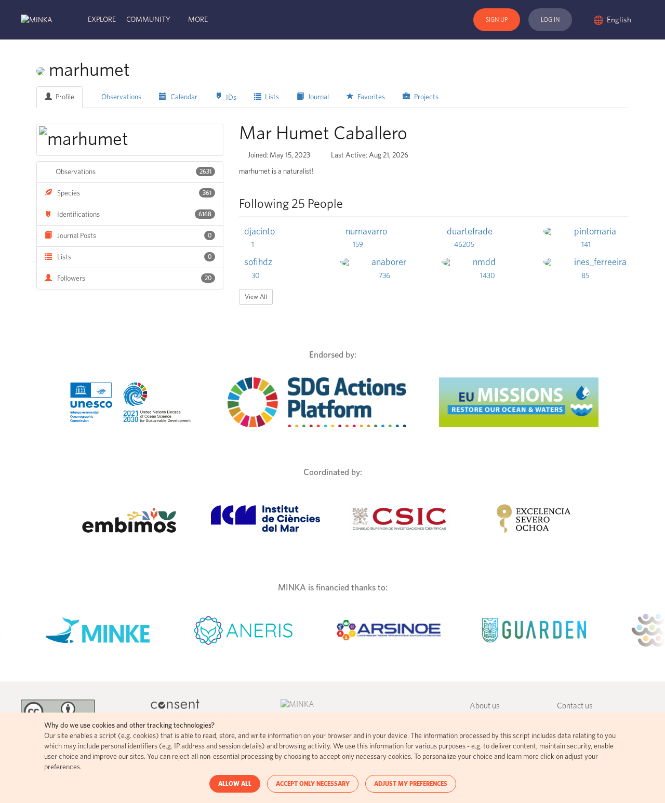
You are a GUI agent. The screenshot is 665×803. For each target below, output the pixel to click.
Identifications (133, 214)
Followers (133, 278)
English (620, 20)
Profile (64, 97)
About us (485, 706)
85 (585, 276)
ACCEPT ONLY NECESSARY (313, 784)
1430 (487, 276)
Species (133, 193)
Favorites (370, 97)
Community (148, 19)
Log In (550, 20)
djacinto (259, 231)
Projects (425, 97)
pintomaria (595, 231)
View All (256, 297)
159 (358, 244)
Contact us (575, 706)
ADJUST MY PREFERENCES (410, 784)
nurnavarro (366, 231)
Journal (317, 97)
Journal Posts (133, 236)
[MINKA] (36, 19)
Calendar (183, 97)
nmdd (484, 262)
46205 (464, 244)
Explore (102, 19)
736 (384, 276)
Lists (271, 97)
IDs (230, 97)
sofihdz (258, 262)
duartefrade (470, 231)
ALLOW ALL (234, 784)
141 (586, 244)
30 (255, 276)
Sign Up (497, 20)
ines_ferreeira (600, 262)
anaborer (388, 262)
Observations (120, 97)
